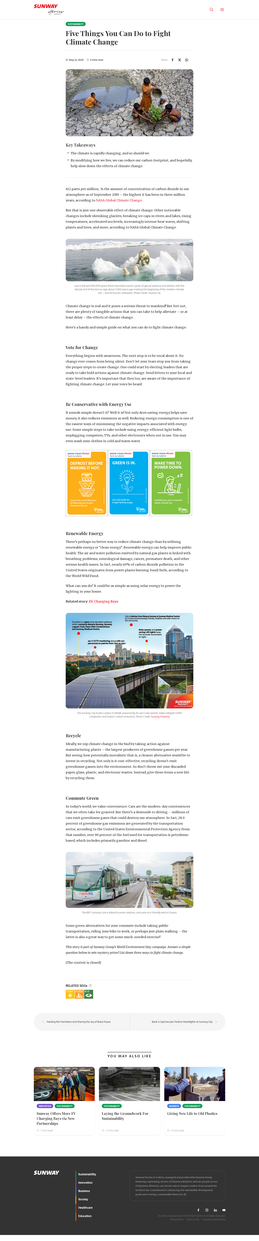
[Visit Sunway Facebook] (198, 1210)
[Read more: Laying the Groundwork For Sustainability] (129, 1084)
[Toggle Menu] (222, 9)
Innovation (45, 1106)
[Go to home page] (49, 9)
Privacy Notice (177, 1219)
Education (84, 1216)
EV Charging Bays (103, 601)
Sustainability (75, 24)
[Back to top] (250, 1154)
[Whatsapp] (187, 60)
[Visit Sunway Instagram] (206, 1210)
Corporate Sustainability (213, 1219)
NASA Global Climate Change (119, 200)
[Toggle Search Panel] (211, 9)
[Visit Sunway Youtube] (224, 1210)
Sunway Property (160, 716)
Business (174, 1106)
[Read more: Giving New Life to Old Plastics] (194, 1084)
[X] (179, 60)
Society (83, 1199)
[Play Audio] (200, 9)
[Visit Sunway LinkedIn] (215, 1210)
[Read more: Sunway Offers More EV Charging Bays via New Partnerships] (64, 1084)
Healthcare (85, 1207)
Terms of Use (192, 1219)
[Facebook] (172, 60)
